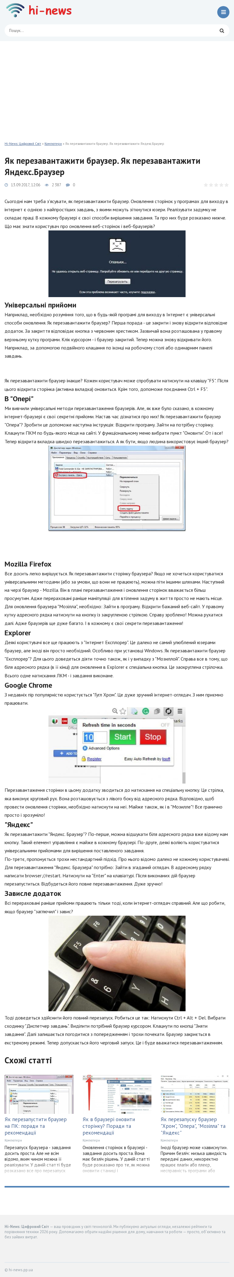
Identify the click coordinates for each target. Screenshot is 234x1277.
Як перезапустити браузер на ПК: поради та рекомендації (36, 1126)
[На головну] (41, 12)
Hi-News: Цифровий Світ (23, 144)
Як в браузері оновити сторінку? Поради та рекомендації (109, 1126)
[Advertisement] (117, 86)
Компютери (53, 144)
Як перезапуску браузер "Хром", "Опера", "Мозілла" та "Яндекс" (193, 1126)
